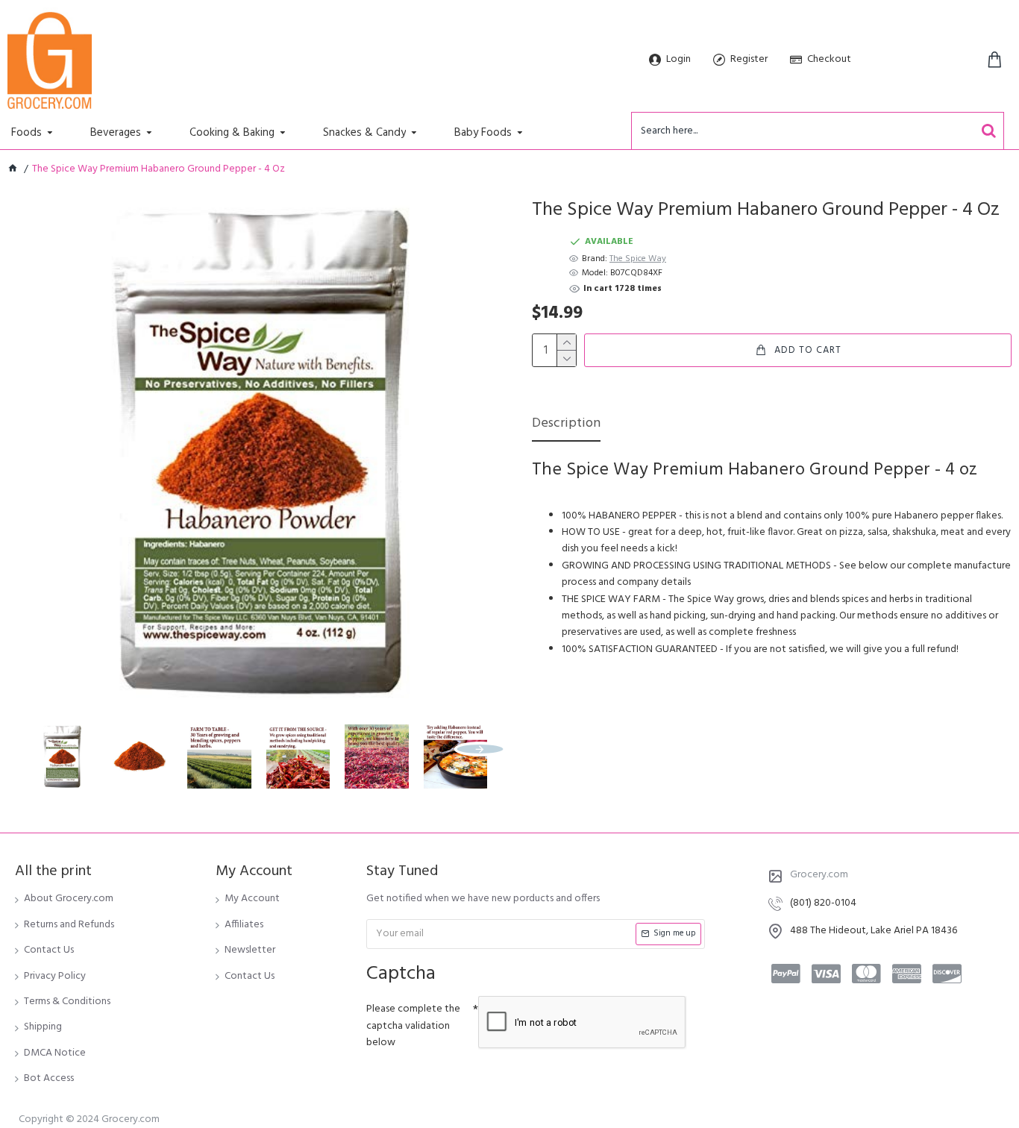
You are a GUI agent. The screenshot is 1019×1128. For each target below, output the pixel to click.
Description (566, 425)
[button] (37, 749)
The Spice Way (637, 259)
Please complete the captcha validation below (413, 1025)
